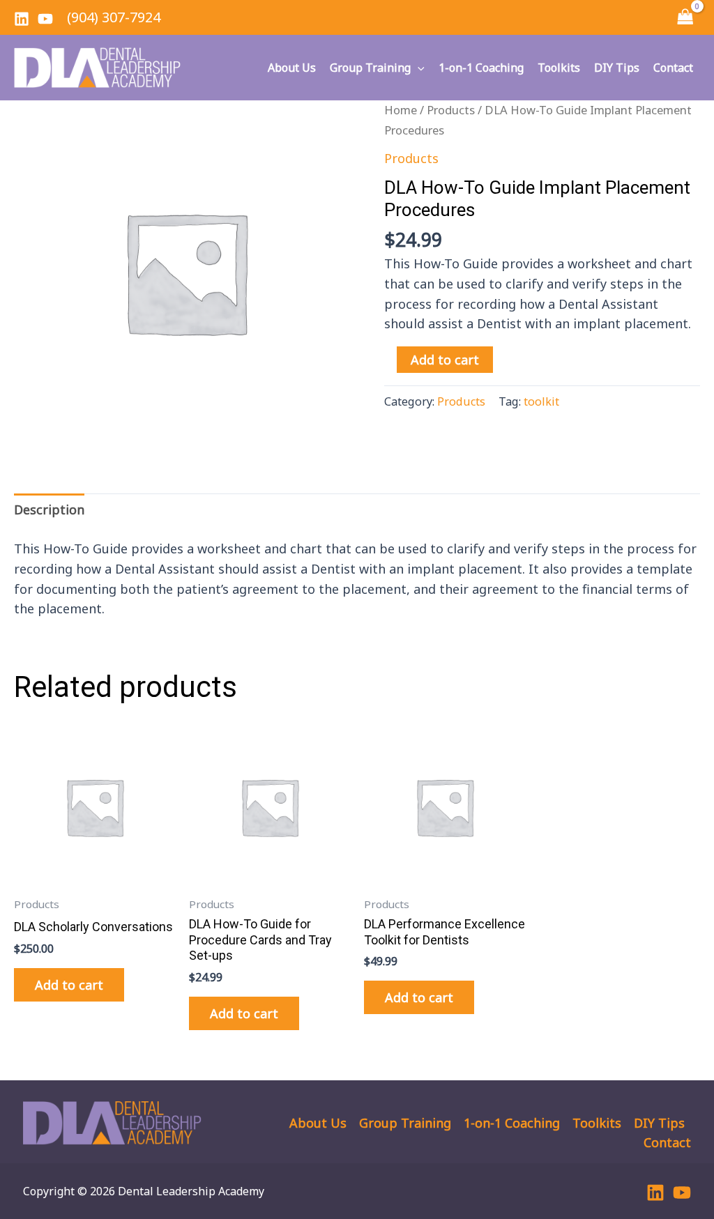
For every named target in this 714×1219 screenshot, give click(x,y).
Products (451, 110)
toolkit (541, 401)
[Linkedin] (21, 18)
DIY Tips (616, 67)
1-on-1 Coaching (481, 67)
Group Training (370, 67)
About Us (292, 67)
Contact (673, 67)
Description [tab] (49, 509)
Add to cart (445, 359)
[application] (418, 67)
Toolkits (559, 67)
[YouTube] (45, 18)
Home (400, 110)
